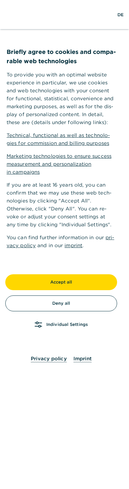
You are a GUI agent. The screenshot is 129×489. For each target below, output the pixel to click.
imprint (73, 245)
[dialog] (64, 244)
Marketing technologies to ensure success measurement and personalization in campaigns (59, 164)
